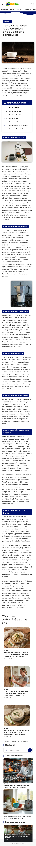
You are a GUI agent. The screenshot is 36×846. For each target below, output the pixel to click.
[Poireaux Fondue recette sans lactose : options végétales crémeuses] (17, 715)
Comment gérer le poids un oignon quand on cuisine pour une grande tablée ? (17, 836)
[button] (30, 741)
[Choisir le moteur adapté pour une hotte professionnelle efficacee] (18, 773)
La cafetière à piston (12, 107)
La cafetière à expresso (13, 111)
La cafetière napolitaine (13, 121)
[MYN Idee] (12, 4)
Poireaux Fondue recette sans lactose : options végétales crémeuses (16, 732)
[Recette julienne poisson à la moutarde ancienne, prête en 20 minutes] (17, 637)
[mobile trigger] (3, 4)
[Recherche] (28, 4)
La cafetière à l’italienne (13, 114)
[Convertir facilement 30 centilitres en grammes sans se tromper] (18, 804)
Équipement (7, 783)
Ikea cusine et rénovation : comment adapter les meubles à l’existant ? (17, 693)
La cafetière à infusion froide (15, 129)
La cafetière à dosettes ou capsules (17, 125)
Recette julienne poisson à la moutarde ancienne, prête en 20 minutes (16, 654)
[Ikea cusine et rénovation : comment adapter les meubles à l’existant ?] (17, 676)
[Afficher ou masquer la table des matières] (28, 103)
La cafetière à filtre (12, 118)
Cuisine (7, 21)
